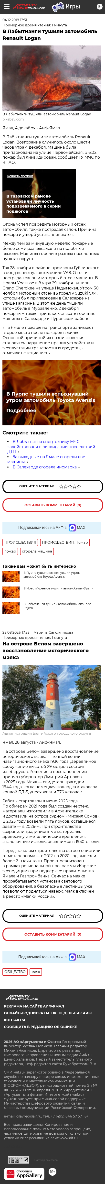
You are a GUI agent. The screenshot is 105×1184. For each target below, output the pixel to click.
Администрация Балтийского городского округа (46, 733)
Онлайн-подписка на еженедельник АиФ (48, 1013)
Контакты (14, 1020)
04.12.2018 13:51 (14, 20)
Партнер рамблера (46, 1160)
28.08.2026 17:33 (16, 632)
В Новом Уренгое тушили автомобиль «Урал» (58, 588)
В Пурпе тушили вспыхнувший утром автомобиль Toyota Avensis (50, 397)
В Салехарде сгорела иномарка (45, 467)
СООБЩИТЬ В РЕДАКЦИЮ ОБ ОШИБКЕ (40, 1027)
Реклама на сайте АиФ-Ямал (34, 1006)
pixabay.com (13, 119)
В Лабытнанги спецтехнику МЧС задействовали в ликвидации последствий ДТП (51, 446)
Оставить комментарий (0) (52, 505)
